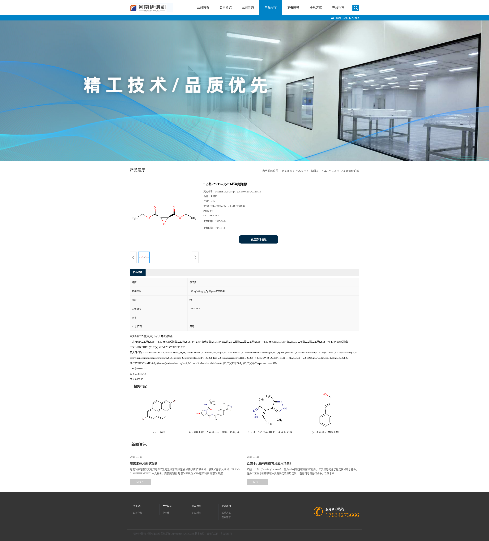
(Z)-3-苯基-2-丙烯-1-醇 (325, 432)
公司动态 (248, 7)
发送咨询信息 (259, 239)
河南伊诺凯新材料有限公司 (146, 533)
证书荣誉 (293, 7)
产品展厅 (271, 7)
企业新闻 (196, 513)
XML (191, 533)
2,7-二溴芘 (159, 432)
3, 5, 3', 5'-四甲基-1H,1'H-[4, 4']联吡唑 (270, 432)
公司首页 (203, 7)
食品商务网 (226, 533)
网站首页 (287, 170)
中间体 (312, 170)
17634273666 (350, 17)
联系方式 (316, 7)
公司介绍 (225, 7)
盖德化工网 (213, 533)
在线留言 (338, 7)
